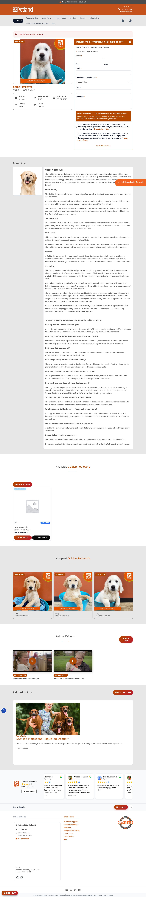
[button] (131, 786)
